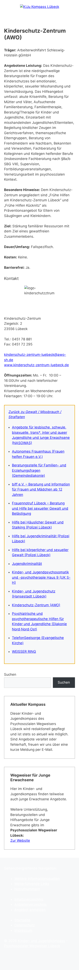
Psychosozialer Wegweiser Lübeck (32, 946)
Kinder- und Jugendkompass (41, 941)
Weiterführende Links (31, 884)
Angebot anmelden (30, 910)
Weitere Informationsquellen (37, 879)
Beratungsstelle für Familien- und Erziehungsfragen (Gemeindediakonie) (39, 470)
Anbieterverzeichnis (30, 904)
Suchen (10, 674)
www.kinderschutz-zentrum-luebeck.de (36, 365)
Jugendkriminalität (27, 564)
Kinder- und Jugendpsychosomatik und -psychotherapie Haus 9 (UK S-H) (41, 577)
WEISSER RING (24, 652)
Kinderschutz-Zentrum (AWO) (36, 605)
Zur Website (20, 840)
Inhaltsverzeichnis (28, 899)
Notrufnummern (27, 889)
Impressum (23, 930)
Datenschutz (24, 925)
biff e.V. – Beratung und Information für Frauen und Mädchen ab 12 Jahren (41, 489)
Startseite (22, 920)
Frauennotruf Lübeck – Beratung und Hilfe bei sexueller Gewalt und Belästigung (40, 508)
